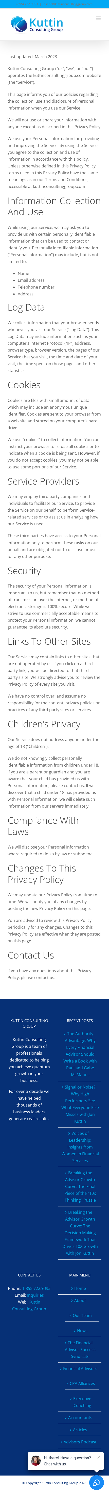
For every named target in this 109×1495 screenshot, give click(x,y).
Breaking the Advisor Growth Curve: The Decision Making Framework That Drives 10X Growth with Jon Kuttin (80, 1232)
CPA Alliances (82, 1383)
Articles (80, 1430)
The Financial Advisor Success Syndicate (80, 1349)
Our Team (82, 1315)
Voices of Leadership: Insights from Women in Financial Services (80, 1147)
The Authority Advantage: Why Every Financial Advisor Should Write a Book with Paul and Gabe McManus (80, 1054)
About (80, 1300)
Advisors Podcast (80, 1442)
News (82, 1330)
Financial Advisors (80, 1368)
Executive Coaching (82, 1402)
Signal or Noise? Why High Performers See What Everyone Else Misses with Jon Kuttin (80, 1104)
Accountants (80, 1417)
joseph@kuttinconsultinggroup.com (68, 4)
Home (80, 1288)
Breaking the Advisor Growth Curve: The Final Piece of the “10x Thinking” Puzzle (80, 1186)
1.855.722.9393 (36, 1288)
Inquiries (35, 1295)
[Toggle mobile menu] (98, 18)
